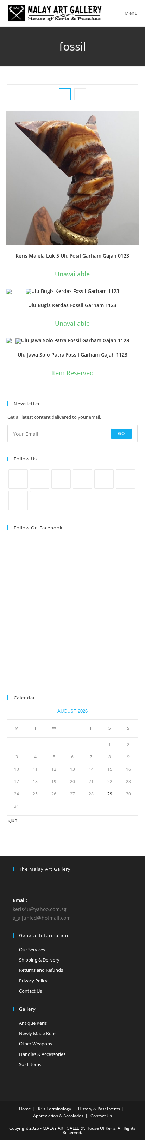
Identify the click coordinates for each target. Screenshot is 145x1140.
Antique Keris (33, 1023)
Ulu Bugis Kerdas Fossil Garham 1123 (72, 305)
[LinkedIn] (82, 479)
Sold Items (30, 1064)
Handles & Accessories (42, 1054)
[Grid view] (65, 94)
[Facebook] (39, 479)
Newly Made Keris (37, 1033)
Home (25, 1109)
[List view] (80, 94)
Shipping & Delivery (39, 960)
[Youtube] (18, 500)
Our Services (32, 949)
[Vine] (125, 479)
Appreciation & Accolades (58, 1116)
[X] (18, 479)
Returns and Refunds (41, 970)
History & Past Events (99, 1109)
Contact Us (30, 991)
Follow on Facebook (38, 527)
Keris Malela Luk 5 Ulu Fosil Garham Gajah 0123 (72, 255)
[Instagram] (61, 479)
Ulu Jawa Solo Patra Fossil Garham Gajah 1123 (72, 354)
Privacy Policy (33, 980)
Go (121, 433)
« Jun (12, 820)
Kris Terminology (54, 1109)
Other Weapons (35, 1043)
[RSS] (39, 500)
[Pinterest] (104, 479)
